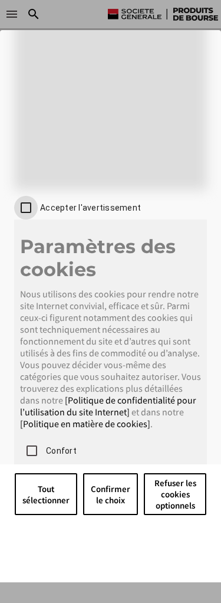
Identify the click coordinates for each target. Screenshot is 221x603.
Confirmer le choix (110, 494)
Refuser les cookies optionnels (175, 494)
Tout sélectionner (46, 494)
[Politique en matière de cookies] (85, 424)
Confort (61, 450)
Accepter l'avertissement (90, 207)
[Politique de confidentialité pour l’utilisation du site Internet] (108, 406)
